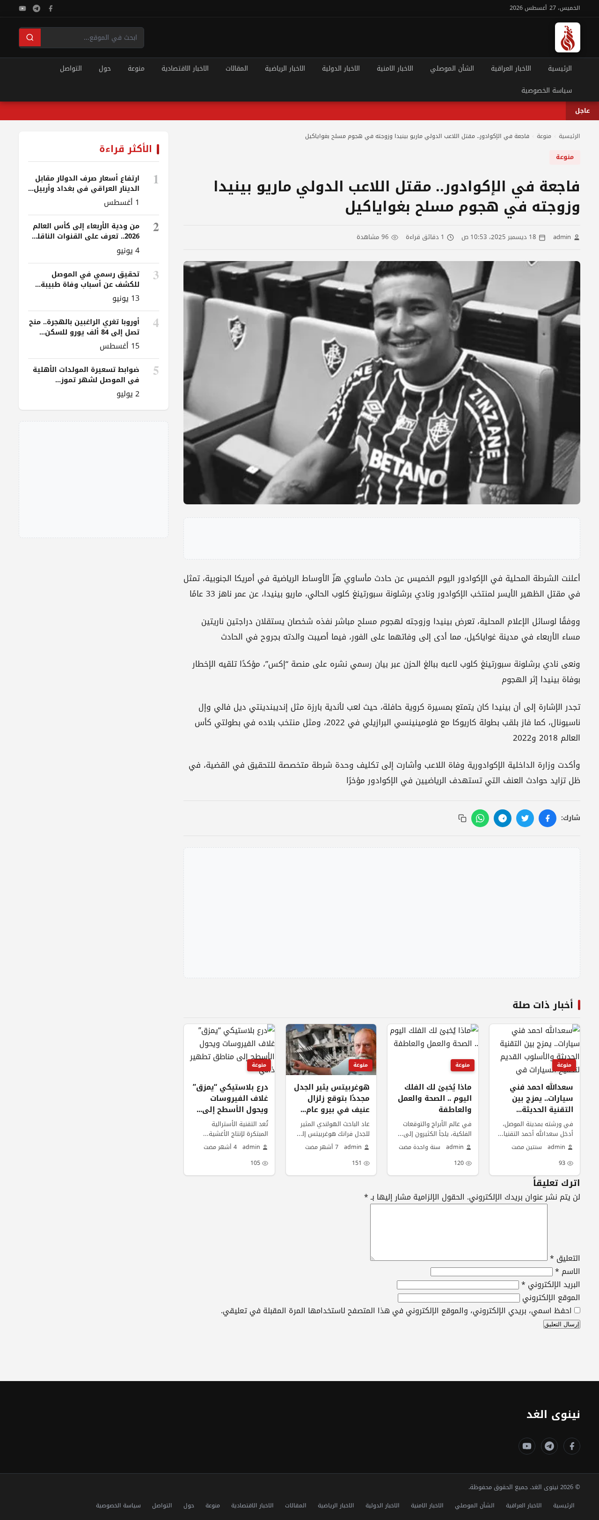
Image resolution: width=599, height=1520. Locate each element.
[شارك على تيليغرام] (502, 818)
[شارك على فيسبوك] (547, 818)
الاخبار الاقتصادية (185, 68)
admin (562, 237)
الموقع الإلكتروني (551, 1297)
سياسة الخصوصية (546, 90)
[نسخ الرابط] (462, 818)
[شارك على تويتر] (525, 818)
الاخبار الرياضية (285, 68)
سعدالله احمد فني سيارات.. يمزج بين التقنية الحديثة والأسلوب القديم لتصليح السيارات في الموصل (538, 1115)
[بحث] (30, 37)
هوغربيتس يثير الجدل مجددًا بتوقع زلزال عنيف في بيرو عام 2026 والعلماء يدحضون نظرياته (332, 1109)
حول (105, 68)
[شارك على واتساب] (480, 818)
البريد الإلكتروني (550, 1284)
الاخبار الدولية (341, 68)
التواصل (71, 68)
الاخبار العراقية (511, 68)
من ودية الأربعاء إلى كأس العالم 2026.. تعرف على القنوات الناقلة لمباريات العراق (86, 236)
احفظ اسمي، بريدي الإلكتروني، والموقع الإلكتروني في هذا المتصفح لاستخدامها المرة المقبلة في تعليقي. (396, 1310)
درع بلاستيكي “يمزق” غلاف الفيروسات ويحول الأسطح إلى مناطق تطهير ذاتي (230, 1104)
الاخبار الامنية (395, 68)
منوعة (136, 68)
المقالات (237, 68)
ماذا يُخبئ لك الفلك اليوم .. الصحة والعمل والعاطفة (435, 1098)
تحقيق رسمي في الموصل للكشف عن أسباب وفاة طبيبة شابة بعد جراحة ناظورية (90, 284)
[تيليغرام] (36, 8)
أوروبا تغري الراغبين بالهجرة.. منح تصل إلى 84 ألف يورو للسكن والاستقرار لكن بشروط (84, 332)
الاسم (567, 1271)
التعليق (565, 1258)
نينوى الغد (553, 1414)
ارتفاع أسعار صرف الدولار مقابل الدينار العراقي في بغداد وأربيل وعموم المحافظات (86, 188)
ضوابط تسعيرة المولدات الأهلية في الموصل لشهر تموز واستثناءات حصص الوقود (86, 380)
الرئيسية (560, 68)
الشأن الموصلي (452, 68)
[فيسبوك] (50, 8)
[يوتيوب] (22, 8)
